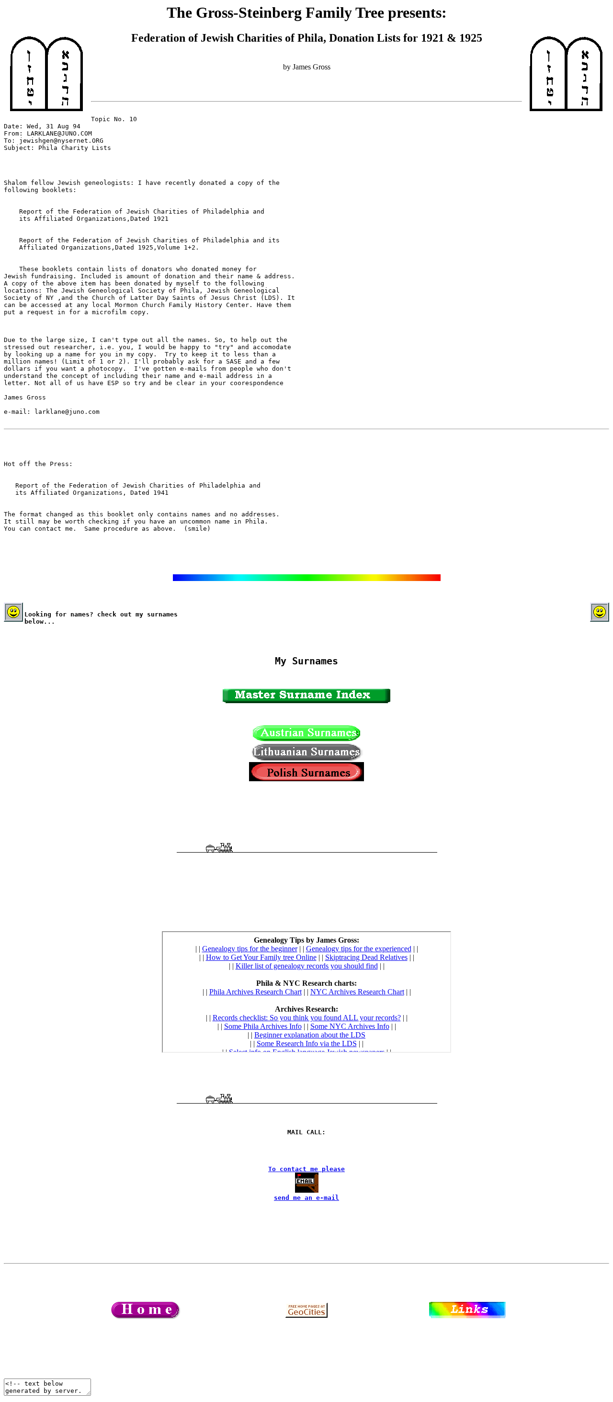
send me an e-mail (306, 1197)
